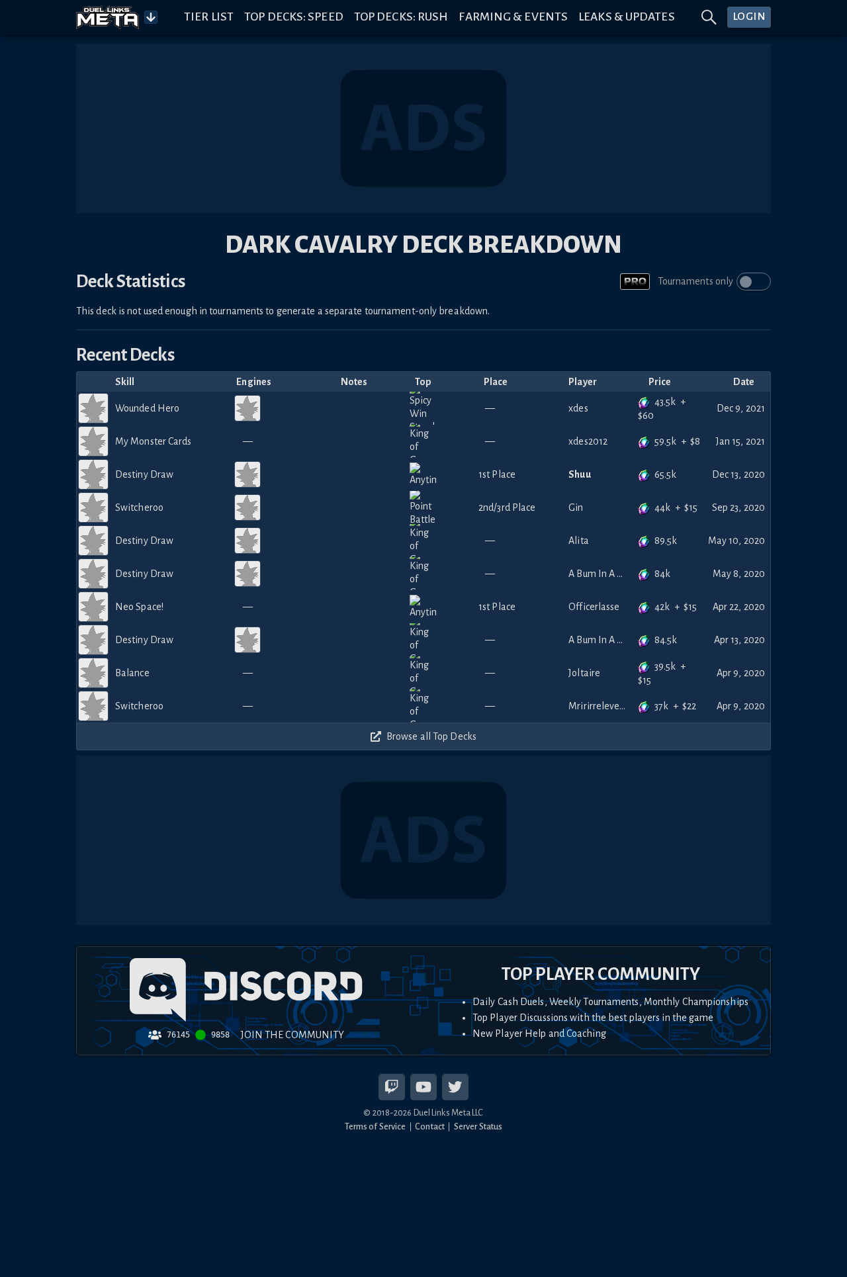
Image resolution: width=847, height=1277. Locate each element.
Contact (430, 1126)
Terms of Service (375, 1126)
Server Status (478, 1126)
